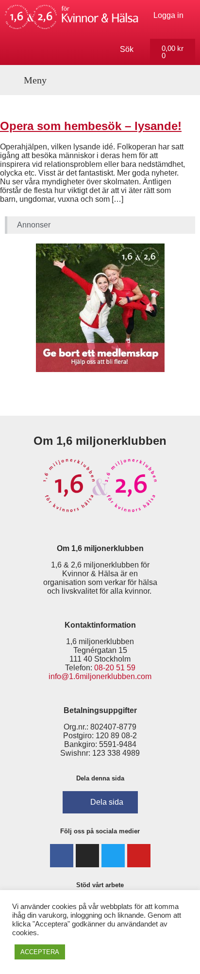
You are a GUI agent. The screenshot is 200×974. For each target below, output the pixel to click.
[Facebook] (61, 855)
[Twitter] (113, 855)
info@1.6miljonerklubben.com (100, 676)
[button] (30, 80)
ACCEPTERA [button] (39, 952)
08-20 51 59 (114, 668)
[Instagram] (87, 855)
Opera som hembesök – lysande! (91, 125)
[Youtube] (138, 855)
